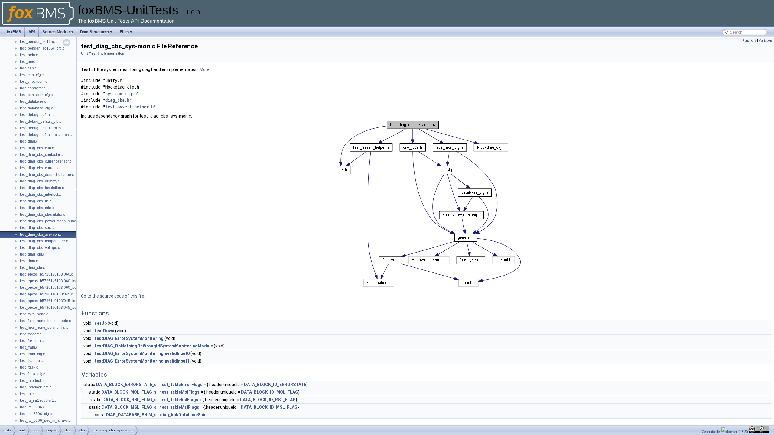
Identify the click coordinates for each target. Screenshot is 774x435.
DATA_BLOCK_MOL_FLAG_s (129, 392)
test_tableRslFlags (179, 399)
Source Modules (57, 32)
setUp (101, 323)
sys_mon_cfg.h (121, 93)
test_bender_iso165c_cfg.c (42, 48)
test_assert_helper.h (129, 107)
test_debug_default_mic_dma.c (46, 135)
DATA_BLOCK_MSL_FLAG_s (129, 407)
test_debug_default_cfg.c (40, 121)
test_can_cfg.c (32, 75)
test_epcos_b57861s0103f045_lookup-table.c (58, 301)
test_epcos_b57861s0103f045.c (46, 294)
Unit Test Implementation (102, 54)
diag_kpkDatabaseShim (184, 414)
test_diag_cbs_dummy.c (40, 181)
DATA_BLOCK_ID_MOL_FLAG (269, 392)
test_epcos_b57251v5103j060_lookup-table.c (58, 281)
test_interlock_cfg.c (35, 387)
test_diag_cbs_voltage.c (40, 248)
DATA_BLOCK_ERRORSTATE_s (126, 384)
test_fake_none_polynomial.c (44, 327)
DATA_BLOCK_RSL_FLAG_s (129, 399)
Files (124, 32)
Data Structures (94, 32)
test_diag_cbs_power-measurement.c (51, 221)
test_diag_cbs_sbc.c (37, 228)
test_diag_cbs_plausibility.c (42, 214)
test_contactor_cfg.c (36, 95)
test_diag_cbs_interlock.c (41, 194)
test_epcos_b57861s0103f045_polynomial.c (56, 307)
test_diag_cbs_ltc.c (35, 201)
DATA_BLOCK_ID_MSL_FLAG (269, 407)
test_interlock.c (32, 381)
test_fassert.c (30, 334)
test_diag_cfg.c (32, 254)
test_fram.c (29, 347)
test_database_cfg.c (36, 108)
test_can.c (28, 68)
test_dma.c (29, 261)
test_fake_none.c (34, 314)
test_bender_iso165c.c (38, 42)
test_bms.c (28, 62)
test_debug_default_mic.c (41, 128)
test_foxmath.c (32, 341)
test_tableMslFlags (179, 407)
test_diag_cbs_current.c (39, 168)
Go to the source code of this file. (113, 296)
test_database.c (33, 101)
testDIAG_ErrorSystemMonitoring (129, 338)
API (31, 32)
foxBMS (14, 32)
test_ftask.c (29, 367)
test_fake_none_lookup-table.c (45, 321)
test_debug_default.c (37, 115)
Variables (765, 41)
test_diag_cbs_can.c (37, 148)
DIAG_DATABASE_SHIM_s (131, 414)
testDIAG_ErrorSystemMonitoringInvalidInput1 (142, 361)
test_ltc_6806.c (32, 407)
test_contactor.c (32, 88)
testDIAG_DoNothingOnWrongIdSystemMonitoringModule (154, 345)
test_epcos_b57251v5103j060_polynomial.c (56, 287)
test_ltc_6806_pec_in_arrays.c (45, 420)
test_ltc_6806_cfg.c (36, 414)
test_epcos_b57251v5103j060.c (46, 274)
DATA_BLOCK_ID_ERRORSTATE (275, 384)
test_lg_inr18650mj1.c (38, 400)
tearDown (104, 330)
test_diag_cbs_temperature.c (44, 241)
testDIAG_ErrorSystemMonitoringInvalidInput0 (142, 353)
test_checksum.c (33, 81)
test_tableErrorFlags (181, 384)
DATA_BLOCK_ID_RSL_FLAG (268, 399)
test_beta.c (29, 55)
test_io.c (27, 394)
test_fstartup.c (31, 361)
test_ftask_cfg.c (32, 374)
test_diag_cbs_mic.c (37, 208)
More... (206, 69)
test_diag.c (29, 141)
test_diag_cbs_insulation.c (42, 188)
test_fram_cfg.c (32, 354)
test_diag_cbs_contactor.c (41, 155)
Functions (749, 41)
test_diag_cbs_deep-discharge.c (47, 174)
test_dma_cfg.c (32, 268)
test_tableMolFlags (180, 392)
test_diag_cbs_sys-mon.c (41, 234)
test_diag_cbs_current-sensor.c (45, 161)
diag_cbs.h (117, 100)
